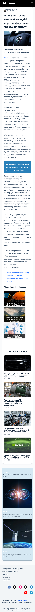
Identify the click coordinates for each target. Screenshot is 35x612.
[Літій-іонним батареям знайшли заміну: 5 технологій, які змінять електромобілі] (17, 418)
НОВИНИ (13, 600)
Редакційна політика (10, 571)
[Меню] (32, 3)
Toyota (6, 58)
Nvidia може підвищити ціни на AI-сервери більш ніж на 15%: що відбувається (17, 457)
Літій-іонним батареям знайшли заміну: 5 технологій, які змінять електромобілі (17, 430)
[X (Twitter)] (14, 587)
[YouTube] (25, 592)
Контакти (6, 577)
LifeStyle (5, 472)
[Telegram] (31, 592)
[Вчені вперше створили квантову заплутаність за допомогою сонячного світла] (17, 493)
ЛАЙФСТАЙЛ (28, 603)
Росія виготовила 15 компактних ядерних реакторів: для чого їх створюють (13, 402)
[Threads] (25, 587)
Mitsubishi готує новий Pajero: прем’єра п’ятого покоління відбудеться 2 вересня (16, 375)
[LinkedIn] (31, 587)
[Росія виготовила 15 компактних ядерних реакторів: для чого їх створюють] (17, 389)
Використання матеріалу (12, 569)
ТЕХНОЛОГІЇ (6, 603)
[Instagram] (20, 587)
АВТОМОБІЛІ (15, 9)
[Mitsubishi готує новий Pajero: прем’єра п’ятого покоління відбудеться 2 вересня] (17, 363)
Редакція (6, 580)
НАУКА (5, 512)
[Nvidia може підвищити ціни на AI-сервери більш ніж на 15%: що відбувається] (17, 445)
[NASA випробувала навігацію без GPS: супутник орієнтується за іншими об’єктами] (17, 533)
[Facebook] (9, 587)
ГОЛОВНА (5, 600)
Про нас (5, 574)
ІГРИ (20, 603)
